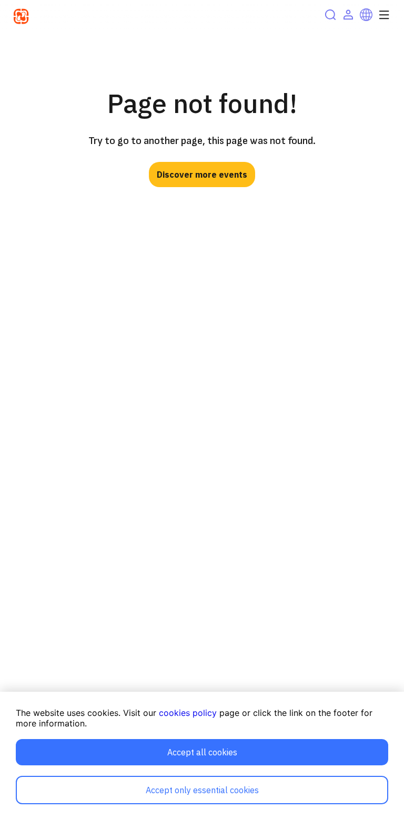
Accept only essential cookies (202, 790)
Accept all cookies (202, 752)
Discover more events (202, 174)
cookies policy (188, 713)
